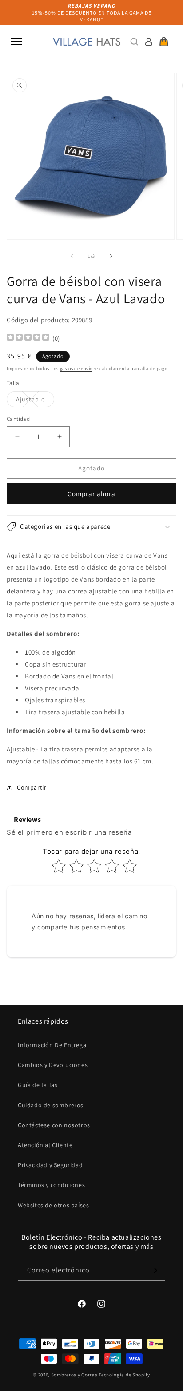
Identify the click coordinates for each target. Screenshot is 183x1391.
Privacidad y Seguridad (50, 1165)
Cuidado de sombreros (51, 1105)
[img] (28, 338)
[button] (16, 41)
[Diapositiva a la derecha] (111, 256)
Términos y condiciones (51, 1185)
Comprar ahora (91, 493)
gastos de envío (76, 368)
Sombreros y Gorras (74, 1375)
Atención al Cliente (45, 1145)
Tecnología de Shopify (124, 1375)
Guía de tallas (37, 1085)
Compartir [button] (31, 787)
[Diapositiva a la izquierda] (72, 256)
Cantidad (18, 419)
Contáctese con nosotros (54, 1125)
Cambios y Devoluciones (53, 1065)
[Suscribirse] (155, 1270)
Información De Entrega (52, 1045)
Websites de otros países (53, 1205)
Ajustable (35, 401)
